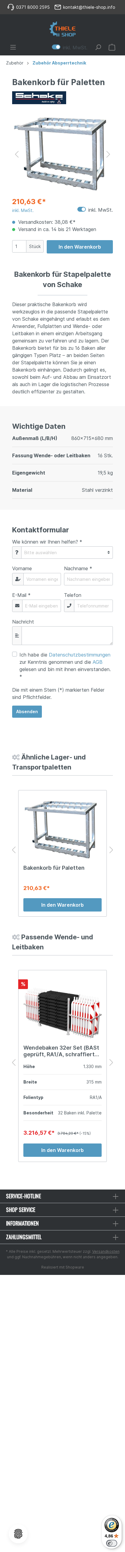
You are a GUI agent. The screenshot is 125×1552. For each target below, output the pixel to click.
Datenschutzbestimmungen (79, 655)
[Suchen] (98, 47)
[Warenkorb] (112, 47)
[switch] (111, 1543)
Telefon (72, 595)
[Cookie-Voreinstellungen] (18, 1534)
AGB (98, 662)
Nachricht (23, 622)
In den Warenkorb (80, 247)
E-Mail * (21, 595)
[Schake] (62, 97)
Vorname (22, 568)
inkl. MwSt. (69, 47)
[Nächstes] (108, 154)
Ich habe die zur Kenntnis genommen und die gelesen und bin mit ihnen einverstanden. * (65, 666)
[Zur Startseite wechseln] (62, 29)
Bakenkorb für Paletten (54, 868)
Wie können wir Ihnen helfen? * (47, 542)
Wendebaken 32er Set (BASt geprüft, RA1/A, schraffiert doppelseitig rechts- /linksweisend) (61, 1051)
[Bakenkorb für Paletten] (62, 829)
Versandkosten (106, 1251)
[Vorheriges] (16, 154)
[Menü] (13, 47)
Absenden (27, 711)
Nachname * (78, 568)
